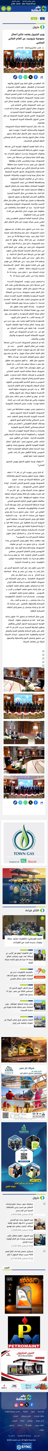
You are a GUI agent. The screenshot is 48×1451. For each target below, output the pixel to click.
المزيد (6, 1267)
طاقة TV (28, 1425)
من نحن (37, 1435)
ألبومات (14, 1421)
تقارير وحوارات (26, 1416)
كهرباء (25, 1411)
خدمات (19, 1425)
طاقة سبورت (39, 1425)
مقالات (41, 1430)
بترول (34, 18)
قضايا (22, 1421)
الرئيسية (41, 1411)
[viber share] (20, 77)
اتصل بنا (12, 1435)
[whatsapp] (15, 77)
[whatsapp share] (25, 77)
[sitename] (24, 1397)
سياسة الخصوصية (24, 1435)
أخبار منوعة (40, 1421)
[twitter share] (31, 77)
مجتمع (12, 1425)
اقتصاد (15, 1416)
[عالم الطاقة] (42, 18)
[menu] (9, 8)
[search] (3, 8)
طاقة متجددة (39, 1416)
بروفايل (30, 1421)
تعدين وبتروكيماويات (12, 1411)
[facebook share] (36, 77)
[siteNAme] (39, 8)
